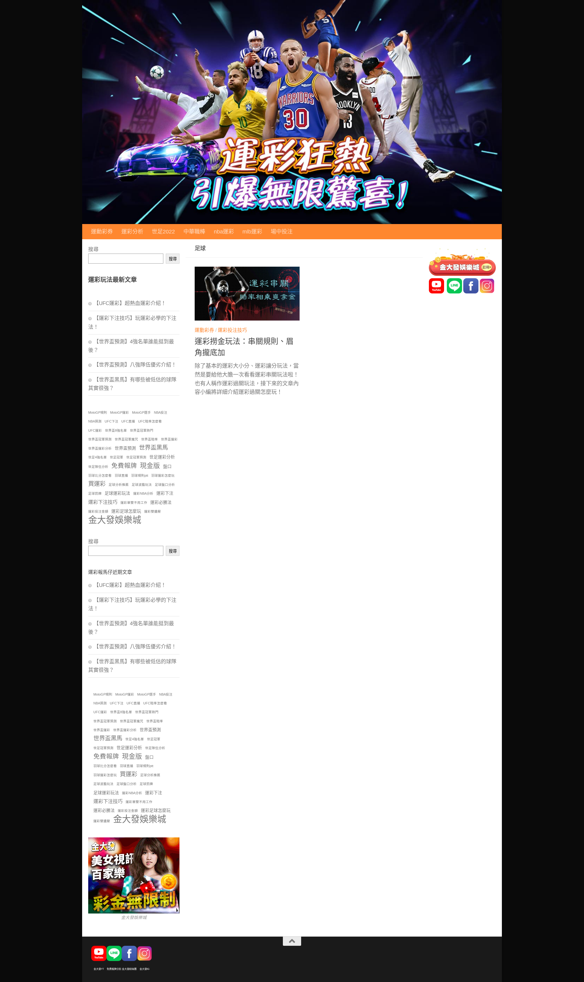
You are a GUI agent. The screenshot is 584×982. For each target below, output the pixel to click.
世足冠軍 (116, 457)
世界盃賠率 (149, 439)
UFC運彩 (95, 430)
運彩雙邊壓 (152, 511)
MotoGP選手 (141, 412)
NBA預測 (95, 421)
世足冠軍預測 (136, 457)
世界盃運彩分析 (100, 448)
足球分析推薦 (119, 484)
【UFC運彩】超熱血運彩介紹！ (130, 303)
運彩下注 (164, 493)
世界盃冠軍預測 (100, 439)
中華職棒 (194, 232)
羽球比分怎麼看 (100, 475)
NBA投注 (160, 412)
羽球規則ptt (139, 475)
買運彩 (97, 483)
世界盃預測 (125, 448)
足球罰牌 (95, 493)
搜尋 (93, 249)
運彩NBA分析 (143, 493)
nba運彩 (224, 232)
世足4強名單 (97, 457)
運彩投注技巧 (232, 330)
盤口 (167, 466)
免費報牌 (124, 465)
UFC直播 (128, 421)
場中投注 (282, 232)
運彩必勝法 (161, 502)
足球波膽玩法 (142, 484)
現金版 (150, 465)
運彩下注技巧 (102, 502)
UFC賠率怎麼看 (150, 421)
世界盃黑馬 (153, 447)
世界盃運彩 (169, 439)
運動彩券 (102, 232)
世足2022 (163, 232)
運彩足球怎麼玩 (126, 511)
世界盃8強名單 (116, 430)
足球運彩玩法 (117, 493)
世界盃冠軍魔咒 (126, 439)
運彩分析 (132, 232)
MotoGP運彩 (119, 412)
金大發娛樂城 (114, 520)
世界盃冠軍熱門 (141, 430)
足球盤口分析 (165, 484)
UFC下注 (111, 421)
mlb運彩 (252, 232)
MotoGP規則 (97, 412)
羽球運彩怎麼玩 (163, 475)
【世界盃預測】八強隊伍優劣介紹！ (135, 365)
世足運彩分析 (162, 456)
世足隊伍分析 (98, 466)
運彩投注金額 (98, 511)
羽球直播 (121, 475)
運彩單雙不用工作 (133, 502)
